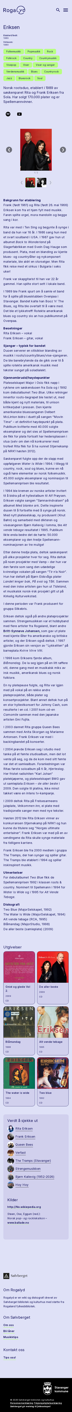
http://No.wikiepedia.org (24, 1207)
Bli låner (9, 1331)
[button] (36, 150)
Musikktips (10, 1337)
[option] (30, 183)
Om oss (8, 1325)
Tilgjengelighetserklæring (48, 1403)
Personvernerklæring (21, 1403)
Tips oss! (9, 1357)
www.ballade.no (18, 1222)
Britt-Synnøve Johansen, (22, 631)
